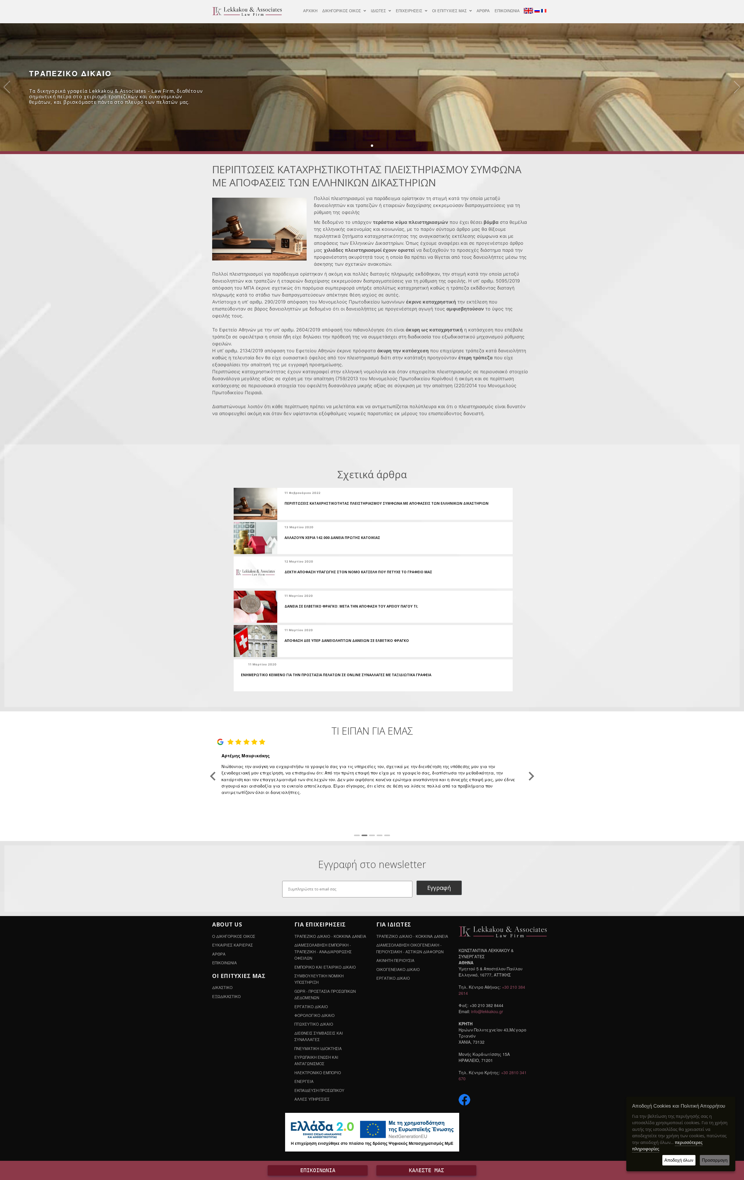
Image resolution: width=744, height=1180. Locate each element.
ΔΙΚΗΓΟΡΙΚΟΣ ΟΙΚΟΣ (342, 11)
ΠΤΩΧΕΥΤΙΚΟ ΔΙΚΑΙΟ (313, 1024)
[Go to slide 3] (372, 835)
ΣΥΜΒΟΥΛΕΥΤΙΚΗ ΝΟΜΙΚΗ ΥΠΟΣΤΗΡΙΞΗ (319, 979)
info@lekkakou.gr (487, 1011)
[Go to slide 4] (379, 835)
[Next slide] (531, 776)
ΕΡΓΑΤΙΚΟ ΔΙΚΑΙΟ (311, 1006)
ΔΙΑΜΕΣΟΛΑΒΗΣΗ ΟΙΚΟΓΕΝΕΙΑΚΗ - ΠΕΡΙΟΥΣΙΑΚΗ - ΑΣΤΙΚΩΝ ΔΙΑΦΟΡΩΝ (409, 948)
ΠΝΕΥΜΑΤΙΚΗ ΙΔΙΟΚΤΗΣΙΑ (318, 1048)
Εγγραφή (439, 888)
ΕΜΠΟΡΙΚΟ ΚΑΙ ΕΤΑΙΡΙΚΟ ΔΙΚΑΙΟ (325, 967)
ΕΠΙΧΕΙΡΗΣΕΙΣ (409, 11)
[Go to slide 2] (364, 835)
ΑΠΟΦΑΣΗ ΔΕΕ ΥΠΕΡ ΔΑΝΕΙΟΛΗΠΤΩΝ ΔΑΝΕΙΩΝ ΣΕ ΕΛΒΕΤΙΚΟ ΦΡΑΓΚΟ (347, 640)
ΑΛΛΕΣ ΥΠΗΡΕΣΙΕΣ (312, 1099)
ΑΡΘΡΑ (483, 11)
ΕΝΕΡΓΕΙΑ (304, 1081)
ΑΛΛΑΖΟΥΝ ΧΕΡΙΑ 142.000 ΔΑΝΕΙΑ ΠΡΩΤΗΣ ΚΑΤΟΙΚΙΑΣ (332, 537)
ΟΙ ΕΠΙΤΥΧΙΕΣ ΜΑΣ (450, 11)
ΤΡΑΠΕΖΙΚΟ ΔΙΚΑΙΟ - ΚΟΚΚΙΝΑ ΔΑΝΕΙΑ (330, 936)
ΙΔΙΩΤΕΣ (379, 11)
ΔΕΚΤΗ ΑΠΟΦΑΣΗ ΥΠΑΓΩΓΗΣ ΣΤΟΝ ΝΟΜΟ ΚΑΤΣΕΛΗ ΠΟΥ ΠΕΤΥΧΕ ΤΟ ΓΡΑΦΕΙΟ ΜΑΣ (358, 572)
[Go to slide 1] (357, 835)
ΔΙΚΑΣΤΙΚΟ (222, 987)
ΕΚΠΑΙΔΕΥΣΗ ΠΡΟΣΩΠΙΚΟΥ (319, 1090)
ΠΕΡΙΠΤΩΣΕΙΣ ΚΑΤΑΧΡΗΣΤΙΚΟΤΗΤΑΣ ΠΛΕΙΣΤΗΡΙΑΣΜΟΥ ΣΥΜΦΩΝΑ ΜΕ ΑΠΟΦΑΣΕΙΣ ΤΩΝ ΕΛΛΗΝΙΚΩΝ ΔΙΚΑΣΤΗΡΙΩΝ (387, 503)
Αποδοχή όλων (678, 1160)
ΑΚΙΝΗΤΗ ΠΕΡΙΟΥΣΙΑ (395, 960)
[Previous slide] (213, 776)
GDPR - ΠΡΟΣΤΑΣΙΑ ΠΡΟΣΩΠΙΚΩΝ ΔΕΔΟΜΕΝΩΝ (325, 994)
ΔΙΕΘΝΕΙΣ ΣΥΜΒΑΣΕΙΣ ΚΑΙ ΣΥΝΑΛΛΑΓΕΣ (318, 1036)
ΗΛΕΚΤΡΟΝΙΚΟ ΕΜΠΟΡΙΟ (317, 1072)
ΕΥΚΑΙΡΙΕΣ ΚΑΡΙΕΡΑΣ (232, 945)
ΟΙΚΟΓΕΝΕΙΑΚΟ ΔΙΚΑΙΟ (398, 969)
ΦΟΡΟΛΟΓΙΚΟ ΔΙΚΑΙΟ (314, 1015)
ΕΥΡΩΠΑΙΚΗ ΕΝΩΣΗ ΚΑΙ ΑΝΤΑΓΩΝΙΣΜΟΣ (316, 1060)
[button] (372, 145)
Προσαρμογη (714, 1160)
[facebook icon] (464, 1099)
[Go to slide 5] (387, 835)
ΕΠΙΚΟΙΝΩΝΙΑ (507, 11)
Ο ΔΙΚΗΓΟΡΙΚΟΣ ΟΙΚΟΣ (233, 936)
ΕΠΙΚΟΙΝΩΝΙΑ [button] (317, 1170)
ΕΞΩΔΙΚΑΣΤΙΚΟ (226, 996)
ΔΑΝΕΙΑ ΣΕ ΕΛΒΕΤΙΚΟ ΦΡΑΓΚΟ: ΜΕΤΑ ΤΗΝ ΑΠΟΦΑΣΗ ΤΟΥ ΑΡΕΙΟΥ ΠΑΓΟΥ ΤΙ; (351, 606)
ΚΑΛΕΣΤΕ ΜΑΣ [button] (426, 1170)
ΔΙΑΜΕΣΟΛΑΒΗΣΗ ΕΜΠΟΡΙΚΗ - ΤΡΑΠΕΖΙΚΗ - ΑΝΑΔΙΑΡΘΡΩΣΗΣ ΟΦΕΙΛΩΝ (323, 951)
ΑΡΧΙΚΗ (310, 11)
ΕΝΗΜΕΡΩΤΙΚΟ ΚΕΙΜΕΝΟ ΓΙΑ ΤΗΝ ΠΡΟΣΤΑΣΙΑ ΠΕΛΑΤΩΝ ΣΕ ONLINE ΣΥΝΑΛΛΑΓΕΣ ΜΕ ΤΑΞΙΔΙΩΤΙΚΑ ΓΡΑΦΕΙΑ (336, 674)
